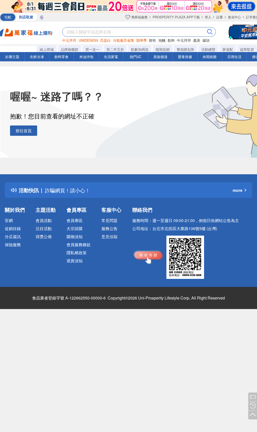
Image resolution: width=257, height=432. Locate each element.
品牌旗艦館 (69, 49)
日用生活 (234, 56)
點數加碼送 (140, 49)
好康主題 (12, 56)
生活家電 (111, 56)
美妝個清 (160, 56)
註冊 (219, 17)
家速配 (227, 49)
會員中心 (234, 17)
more (237, 190)
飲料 (171, 40)
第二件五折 (115, 49)
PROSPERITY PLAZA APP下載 (176, 17)
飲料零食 (61, 56)
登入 (208, 17)
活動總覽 (208, 49)
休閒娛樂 (210, 56)
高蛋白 (105, 40)
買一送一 (92, 49)
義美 (196, 40)
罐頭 (206, 40)
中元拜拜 (69, 40)
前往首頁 (24, 131)
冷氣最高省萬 (123, 40)
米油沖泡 (86, 56)
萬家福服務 (139, 17)
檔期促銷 (163, 49)
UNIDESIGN (88, 40)
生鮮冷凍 (37, 56)
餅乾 (152, 40)
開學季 (141, 40)
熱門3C (135, 56)
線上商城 (47, 49)
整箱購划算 (185, 49)
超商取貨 (247, 49)
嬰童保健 (185, 56)
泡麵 (161, 40)
